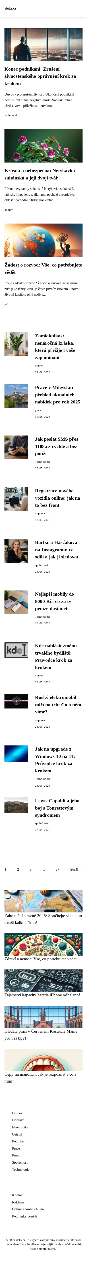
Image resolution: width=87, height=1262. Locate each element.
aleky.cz (10, 8)
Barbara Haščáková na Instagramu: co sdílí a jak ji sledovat (56, 550)
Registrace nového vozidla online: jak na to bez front (57, 498)
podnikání (10, 115)
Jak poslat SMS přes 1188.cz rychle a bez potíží (56, 446)
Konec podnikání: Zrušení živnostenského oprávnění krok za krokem (40, 76)
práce (38, 410)
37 (57, 869)
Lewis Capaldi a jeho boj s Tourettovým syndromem (57, 808)
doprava (40, 513)
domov (8, 209)
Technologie (42, 461)
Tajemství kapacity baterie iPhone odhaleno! (42, 995)
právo (7, 304)
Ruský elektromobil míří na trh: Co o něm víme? (58, 704)
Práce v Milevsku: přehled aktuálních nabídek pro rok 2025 (57, 395)
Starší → (76, 869)
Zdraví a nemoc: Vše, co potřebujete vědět (40, 959)
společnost (41, 565)
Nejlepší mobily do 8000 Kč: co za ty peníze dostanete (54, 601)
